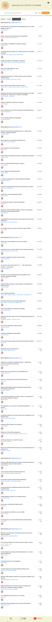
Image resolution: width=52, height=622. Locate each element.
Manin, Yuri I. (4, 188)
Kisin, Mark (3, 381)
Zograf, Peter (10, 188)
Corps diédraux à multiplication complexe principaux (13, 43)
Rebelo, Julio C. (11, 350)
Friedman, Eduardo (12, 570)
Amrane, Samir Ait (5, 545)
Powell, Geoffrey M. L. (6, 268)
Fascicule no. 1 (16, 22)
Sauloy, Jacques (4, 365)
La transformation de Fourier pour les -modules (12, 595)
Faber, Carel (9, 70)
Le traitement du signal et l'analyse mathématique (12, 202)
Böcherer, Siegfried (5, 473)
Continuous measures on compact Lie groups (12, 440)
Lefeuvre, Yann (4, 45)
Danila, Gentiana (4, 465)
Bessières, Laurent (5, 327)
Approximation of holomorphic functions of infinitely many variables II (17, 155)
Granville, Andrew (12, 294)
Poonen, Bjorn (19, 294)
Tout (36, 13)
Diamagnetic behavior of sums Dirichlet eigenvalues (13, 301)
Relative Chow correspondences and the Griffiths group (14, 371)
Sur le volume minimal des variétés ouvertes (11, 325)
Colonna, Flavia (24, 87)
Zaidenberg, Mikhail (13, 536)
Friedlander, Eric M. (5, 373)
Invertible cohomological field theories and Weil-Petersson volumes (17, 186)
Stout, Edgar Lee (14, 222)
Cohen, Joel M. (16, 87)
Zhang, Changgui (14, 589)
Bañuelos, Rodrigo (5, 490)
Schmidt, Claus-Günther (15, 473)
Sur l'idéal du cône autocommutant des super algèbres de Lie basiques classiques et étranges (15, 275)
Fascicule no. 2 (16, 127)
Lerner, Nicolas (4, 165)
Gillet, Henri (3, 141)
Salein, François (4, 104)
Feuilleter (9, 19)
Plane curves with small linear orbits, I (10, 68)
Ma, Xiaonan (3, 505)
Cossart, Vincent (4, 54)
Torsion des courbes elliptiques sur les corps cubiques (14, 241)
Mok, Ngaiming (4, 213)
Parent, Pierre (4, 243)
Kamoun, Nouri (14, 579)
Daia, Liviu (3, 597)
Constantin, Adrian (5, 134)
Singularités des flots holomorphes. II (10, 348)
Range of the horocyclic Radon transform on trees (13, 85)
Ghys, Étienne (4, 350)
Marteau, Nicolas (4, 513)
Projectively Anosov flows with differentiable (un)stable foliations (16, 519)
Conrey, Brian (4, 294)
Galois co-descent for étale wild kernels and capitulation (14, 36)
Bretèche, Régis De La (6, 481)
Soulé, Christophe (11, 141)
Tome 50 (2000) (16, 19)
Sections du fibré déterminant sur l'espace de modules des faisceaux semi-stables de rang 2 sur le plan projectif (17, 463)
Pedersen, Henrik (16, 319)
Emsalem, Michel (21, 62)
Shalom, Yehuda (4, 287)
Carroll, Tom (12, 490)
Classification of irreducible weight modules (11, 194)
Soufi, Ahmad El (4, 96)
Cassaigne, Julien (5, 433)
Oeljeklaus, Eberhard (5, 79)
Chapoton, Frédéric (5, 390)
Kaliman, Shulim (4, 536)
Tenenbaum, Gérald (5, 119)
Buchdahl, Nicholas (5, 498)
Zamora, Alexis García (6, 310)
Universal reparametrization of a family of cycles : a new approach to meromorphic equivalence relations (17, 397)
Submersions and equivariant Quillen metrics (11, 504)
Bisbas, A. (9, 441)
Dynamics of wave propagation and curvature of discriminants (16, 603)
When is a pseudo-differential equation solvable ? (12, 163)
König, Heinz (4, 149)
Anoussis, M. (4, 441)
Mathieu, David (4, 399)
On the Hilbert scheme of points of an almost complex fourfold (16, 228)
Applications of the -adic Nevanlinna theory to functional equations (17, 249)
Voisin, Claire (4, 229)
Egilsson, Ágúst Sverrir (6, 111)
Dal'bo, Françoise (5, 335)
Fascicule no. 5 (16, 458)
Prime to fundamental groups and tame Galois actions (14, 379)
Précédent (3, 19)
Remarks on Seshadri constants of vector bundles (13, 257)
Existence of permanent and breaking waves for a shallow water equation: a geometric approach (16, 131)
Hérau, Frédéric (4, 426)
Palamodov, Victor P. (5, 605)
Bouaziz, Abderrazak (5, 579)
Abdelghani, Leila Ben (6, 450)
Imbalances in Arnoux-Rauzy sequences (10, 432)
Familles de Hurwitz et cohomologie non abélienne (13, 60)
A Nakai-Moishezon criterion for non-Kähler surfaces (13, 496)
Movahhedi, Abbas (13, 37)
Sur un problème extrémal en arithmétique (11, 118)
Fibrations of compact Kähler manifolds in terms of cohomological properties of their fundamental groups (16, 210)
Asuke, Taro (3, 342)
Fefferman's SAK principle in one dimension (11, 424)
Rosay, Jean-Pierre (5, 222)
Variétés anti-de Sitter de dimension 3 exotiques (12, 102)
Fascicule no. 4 (16, 358)
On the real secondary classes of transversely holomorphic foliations (17, 341)
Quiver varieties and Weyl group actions (10, 171)
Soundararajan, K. (28, 294)
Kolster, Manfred (4, 37)
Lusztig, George (4, 172)
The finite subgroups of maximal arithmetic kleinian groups (15, 569)
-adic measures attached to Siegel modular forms (13, 471)
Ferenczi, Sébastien (14, 433)
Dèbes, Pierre (4, 62)
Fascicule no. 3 (16, 237)
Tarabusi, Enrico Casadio (6, 87)
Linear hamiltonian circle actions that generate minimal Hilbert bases (17, 110)
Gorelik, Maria (4, 562)
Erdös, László (4, 302)
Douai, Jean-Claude (12, 62)
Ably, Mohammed (5, 30)
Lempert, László (4, 157)
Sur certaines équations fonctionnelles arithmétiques (13, 479)
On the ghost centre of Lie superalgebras (10, 561)
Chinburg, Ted (4, 570)
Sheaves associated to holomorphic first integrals (13, 308)
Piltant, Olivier (20, 54)
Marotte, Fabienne (5, 589)
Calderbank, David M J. (6, 319)
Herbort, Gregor (11, 418)
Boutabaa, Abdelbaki (5, 251)
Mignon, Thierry (4, 555)
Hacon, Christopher (5, 258)
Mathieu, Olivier (4, 196)
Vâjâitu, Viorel (4, 409)
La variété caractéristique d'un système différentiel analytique (15, 179)
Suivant (23, 19)
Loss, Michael (11, 302)
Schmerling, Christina (16, 79)
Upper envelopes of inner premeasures (10, 148)
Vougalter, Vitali (18, 302)
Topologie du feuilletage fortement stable (10, 333)
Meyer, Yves (3, 203)
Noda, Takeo (3, 521)
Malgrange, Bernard (5, 180)
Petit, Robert (11, 96)
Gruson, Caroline (4, 277)
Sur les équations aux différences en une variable (12, 512)
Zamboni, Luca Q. (23, 433)
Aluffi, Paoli (3, 70)
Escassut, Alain (14, 251)
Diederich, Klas (4, 418)
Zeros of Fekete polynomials (7, 293)
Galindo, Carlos (12, 54)
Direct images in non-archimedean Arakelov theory (13, 140)
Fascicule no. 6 (16, 529)
